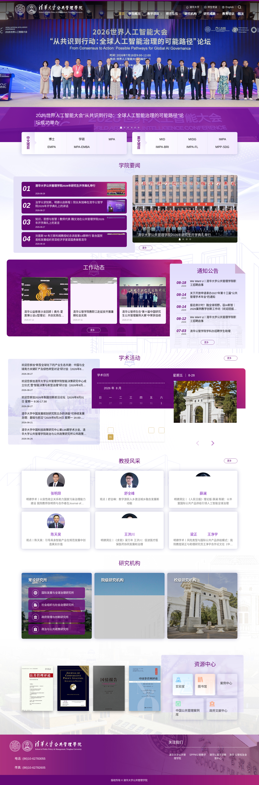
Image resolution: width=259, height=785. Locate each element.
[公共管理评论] (37, 688)
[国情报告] (109, 688)
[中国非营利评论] (145, 688)
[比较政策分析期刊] (73, 688)
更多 (144, 248)
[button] (180, 239)
